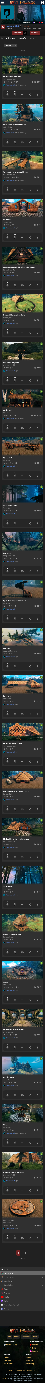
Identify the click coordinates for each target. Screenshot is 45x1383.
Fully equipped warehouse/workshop (16, 791)
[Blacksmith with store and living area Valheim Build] (22, 827)
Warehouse (7, 220)
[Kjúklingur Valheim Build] (22, 637)
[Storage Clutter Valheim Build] (22, 446)
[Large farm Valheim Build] (22, 684)
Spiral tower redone (10, 505)
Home (6, 1269)
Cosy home (7, 553)
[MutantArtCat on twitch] (34, 22)
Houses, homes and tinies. (12, 934)
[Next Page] (25, 1253)
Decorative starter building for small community (19, 267)
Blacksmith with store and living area (16, 839)
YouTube (7, 1297)
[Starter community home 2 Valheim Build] (22, 732)
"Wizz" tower (7, 887)
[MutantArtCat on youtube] (42, 22)
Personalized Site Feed (11, 1305)
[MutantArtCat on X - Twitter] (37, 22)
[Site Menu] (2, 2)
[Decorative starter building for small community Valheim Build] (22, 256)
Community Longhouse (11, 362)
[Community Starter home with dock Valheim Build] (22, 160)
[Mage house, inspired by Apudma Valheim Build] (22, 113)
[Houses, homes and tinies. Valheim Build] (22, 923)
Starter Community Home (12, 77)
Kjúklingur (7, 648)
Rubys (23, 1289)
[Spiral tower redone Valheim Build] (22, 494)
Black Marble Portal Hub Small (13, 1029)
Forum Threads (23, 1277)
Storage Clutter (8, 458)
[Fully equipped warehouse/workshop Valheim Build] (22, 780)
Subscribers (23, 1281)
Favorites (23, 1293)
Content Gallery (23, 1273)
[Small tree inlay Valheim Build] (22, 1208)
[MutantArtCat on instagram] (39, 22)
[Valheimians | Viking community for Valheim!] (22, 2)
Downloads (9, 45)
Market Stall (7, 410)
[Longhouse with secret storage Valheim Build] (22, 1161)
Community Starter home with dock (15, 172)
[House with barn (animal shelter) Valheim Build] (22, 303)
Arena (5, 982)
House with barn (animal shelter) (14, 315)
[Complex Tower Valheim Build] (22, 1066)
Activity (6, 1309)
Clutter (5, 1125)
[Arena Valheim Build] (22, 970)
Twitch (6, 1301)
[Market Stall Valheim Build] (22, 398)
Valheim (5, 1378)
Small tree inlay (8, 1220)
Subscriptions (23, 1285)
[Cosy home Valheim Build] (22, 541)
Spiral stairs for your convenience (14, 601)
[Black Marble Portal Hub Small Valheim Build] (22, 1018)
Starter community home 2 (12, 744)
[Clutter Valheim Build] (22, 1113)
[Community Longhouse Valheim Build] (22, 351)
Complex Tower (8, 1077)
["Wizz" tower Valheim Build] (22, 875)
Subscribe (18, 33)
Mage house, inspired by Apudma (14, 124)
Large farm (7, 696)
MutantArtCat (13, 26)
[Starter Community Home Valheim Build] (22, 65)
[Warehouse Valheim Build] (22, 208)
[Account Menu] (42, 2)
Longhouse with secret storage (13, 1172)
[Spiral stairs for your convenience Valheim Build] (22, 589)
